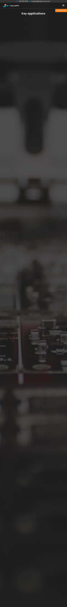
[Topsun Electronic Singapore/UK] (11, 5)
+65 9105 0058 (23, 1)
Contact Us (61, 10)
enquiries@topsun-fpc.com (40, 1)
